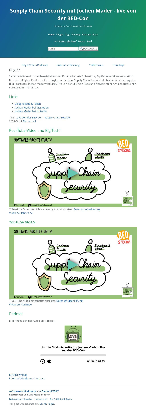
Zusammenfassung (68, 65)
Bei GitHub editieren (61, 399)
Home (51, 34)
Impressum (41, 399)
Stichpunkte (96, 65)
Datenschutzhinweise (20, 399)
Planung (76, 34)
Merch (81, 41)
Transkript (118, 65)
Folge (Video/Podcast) (34, 65)
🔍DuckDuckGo (88, 48)
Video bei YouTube (20, 304)
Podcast (86, 34)
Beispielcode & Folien (28, 103)
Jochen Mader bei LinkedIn (31, 111)
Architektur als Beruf (65, 41)
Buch (95, 34)
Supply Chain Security (57, 117)
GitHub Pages (46, 403)
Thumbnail (29, 121)
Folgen (59, 34)
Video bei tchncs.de (21, 213)
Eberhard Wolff (49, 391)
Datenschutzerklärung (87, 209)
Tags (67, 34)
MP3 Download (18, 374)
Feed (89, 41)
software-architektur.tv (22, 391)
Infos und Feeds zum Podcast (26, 378)
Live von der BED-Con (29, 117)
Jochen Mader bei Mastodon (32, 107)
